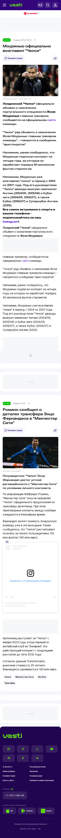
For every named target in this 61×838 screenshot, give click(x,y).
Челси (7, 677)
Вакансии (34, 771)
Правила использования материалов (30, 824)
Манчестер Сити (24, 677)
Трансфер (9, 683)
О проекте (7, 767)
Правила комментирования (42, 780)
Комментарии (15, 58)
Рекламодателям (37, 767)
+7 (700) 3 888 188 (15, 795)
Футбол (42, 677)
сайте (51, 120)
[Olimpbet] (30, 14)
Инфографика (9, 771)
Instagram (10, 221)
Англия (7, 40)
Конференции (36, 776)
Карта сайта (8, 780)
